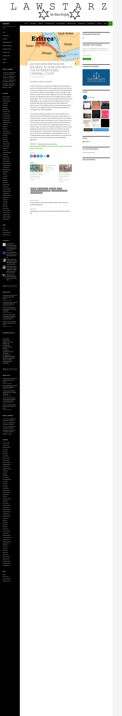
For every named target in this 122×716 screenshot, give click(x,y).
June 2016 (5, 202)
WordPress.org (6, 234)
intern (59, 188)
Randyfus (5, 87)
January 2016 (6, 212)
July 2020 (5, 135)
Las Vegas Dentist (7, 355)
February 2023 (6, 96)
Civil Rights (37, 64)
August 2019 (6, 148)
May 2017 (5, 178)
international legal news (59, 190)
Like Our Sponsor (89, 159)
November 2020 (7, 133)
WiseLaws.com (6, 340)
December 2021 (6, 116)
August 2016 (6, 197)
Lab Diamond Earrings (8, 342)
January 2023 (6, 98)
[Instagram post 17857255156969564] (105, 123)
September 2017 (7, 169)
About (10, 87)
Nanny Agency (6, 338)
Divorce (99, 23)
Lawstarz (6, 24)
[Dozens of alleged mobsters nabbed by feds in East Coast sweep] (65, 168)
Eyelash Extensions (7, 347)
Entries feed (6, 230)
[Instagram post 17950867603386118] (96, 114)
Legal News (33, 23)
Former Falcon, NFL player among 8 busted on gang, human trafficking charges (9, 316)
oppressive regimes (37, 192)
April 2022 (5, 107)
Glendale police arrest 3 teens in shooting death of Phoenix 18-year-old (50, 211)
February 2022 (6, 111)
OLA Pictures (6, 350)
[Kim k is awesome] (96, 105)
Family (105, 23)
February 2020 (6, 144)
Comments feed (7, 232)
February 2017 (6, 184)
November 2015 (7, 217)
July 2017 (5, 174)
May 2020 (5, 137)
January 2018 (6, 161)
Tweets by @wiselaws (89, 152)
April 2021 (5, 129)
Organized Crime (49, 23)
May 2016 (5, 204)
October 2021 (6, 120)
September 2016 (7, 195)
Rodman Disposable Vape (9, 358)
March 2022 (5, 109)
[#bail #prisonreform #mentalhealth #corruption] (105, 114)
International (91, 23)
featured (52, 188)
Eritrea (34, 188)
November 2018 (7, 152)
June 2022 (5, 103)
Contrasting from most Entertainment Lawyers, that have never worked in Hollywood (49, 202)
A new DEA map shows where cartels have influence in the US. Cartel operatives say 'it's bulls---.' (12, 247)
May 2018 (5, 154)
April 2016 (5, 206)
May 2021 (5, 126)
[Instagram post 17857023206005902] (96, 123)
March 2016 (5, 208)
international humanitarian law (41, 190)
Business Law (81, 23)
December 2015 (6, 214)
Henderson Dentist (7, 359)
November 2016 (7, 191)
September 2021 (7, 122)
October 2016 (6, 193)
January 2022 (6, 113)
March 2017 (5, 182)
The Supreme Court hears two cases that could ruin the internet (10, 297)
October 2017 (6, 167)
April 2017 (5, 180)
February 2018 (6, 159)
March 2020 (5, 141)
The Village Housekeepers (9, 356)
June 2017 (5, 176)
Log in (4, 228)
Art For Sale (5, 353)
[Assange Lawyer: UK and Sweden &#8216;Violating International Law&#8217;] (36, 168)
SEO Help (5, 348)
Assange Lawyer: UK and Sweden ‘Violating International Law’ (36, 174)
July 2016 (5, 199)
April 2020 (5, 139)
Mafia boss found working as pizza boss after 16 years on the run (9, 323)
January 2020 (6, 146)
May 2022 (5, 105)
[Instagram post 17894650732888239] (87, 114)
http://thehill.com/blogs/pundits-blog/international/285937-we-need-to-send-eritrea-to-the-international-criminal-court (51, 146)
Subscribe (87, 59)
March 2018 (5, 156)
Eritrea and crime (43, 188)
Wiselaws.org (6, 343)
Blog (26, 23)
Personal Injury (71, 23)
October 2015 (6, 219)
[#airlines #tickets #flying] (87, 105)
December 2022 (6, 101)
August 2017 (6, 171)
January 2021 (6, 131)
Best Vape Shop (6, 345)
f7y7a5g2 (5, 83)
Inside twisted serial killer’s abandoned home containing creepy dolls (9, 309)
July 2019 (5, 150)
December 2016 (6, 189)
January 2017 (6, 187)
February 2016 (6, 210)
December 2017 (6, 163)
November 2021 (7, 118)
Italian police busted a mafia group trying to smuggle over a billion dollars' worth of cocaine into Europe (12, 269)
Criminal (40, 23)
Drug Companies (60, 23)
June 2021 (5, 124)
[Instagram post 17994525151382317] (105, 105)
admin (42, 77)
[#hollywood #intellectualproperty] (87, 123)
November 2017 (7, 165)
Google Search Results (8, 351)
